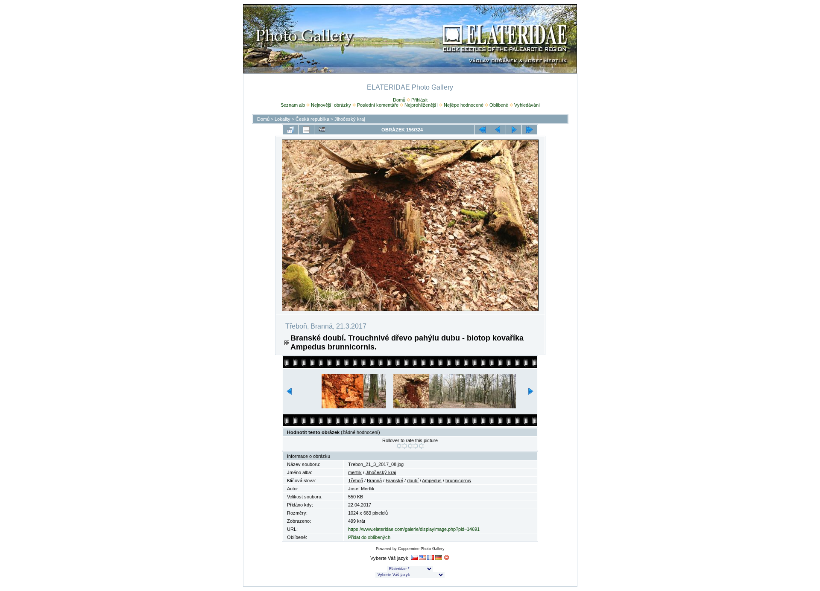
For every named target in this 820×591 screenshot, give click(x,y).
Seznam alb (293, 105)
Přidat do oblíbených (369, 537)
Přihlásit (419, 99)
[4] (416, 446)
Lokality (282, 119)
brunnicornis (458, 480)
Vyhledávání (527, 105)
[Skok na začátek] (482, 129)
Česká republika (312, 119)
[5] (421, 446)
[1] (399, 446)
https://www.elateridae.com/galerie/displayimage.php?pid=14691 (414, 529)
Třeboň (355, 480)
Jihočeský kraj (349, 119)
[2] (404, 446)
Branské (394, 480)
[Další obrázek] (513, 129)
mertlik (355, 472)
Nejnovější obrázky (331, 105)
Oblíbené (498, 105)
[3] (410, 446)
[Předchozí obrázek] (498, 129)
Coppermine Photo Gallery (421, 549)
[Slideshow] (322, 129)
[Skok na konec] (529, 129)
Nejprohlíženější (421, 105)
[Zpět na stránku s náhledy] (290, 129)
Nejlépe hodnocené (463, 105)
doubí (413, 480)
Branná (374, 480)
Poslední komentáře (377, 105)
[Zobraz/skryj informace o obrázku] (306, 129)
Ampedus (432, 480)
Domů (399, 99)
